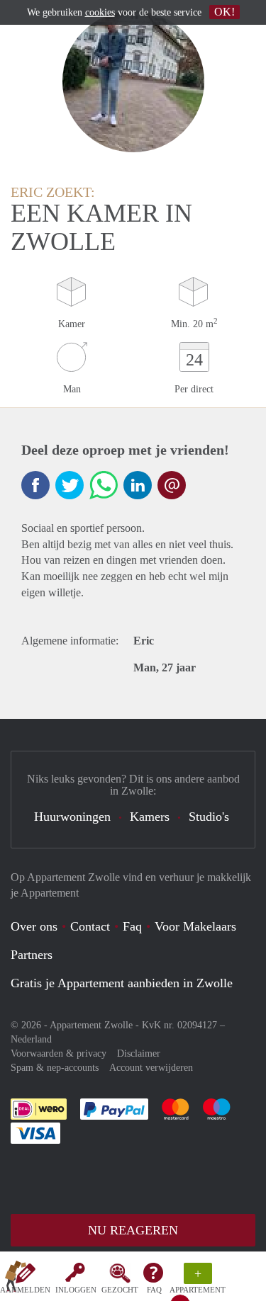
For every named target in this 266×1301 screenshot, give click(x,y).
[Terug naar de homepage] (15, 1279)
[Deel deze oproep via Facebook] (35, 485)
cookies (100, 12)
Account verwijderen (151, 1067)
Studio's (209, 816)
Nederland (31, 1039)
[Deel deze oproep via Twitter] (69, 485)
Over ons (34, 926)
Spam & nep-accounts (55, 1067)
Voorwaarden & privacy (58, 1053)
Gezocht (119, 1289)
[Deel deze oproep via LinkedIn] (137, 485)
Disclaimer (138, 1053)
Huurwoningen (72, 816)
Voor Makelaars (195, 926)
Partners (31, 955)
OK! (224, 12)
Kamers (150, 816)
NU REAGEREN (133, 1230)
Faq (132, 926)
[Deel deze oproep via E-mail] (171, 485)
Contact (90, 926)
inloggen (75, 1289)
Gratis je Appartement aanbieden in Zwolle (122, 983)
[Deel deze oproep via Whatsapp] (103, 485)
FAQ (154, 1289)
